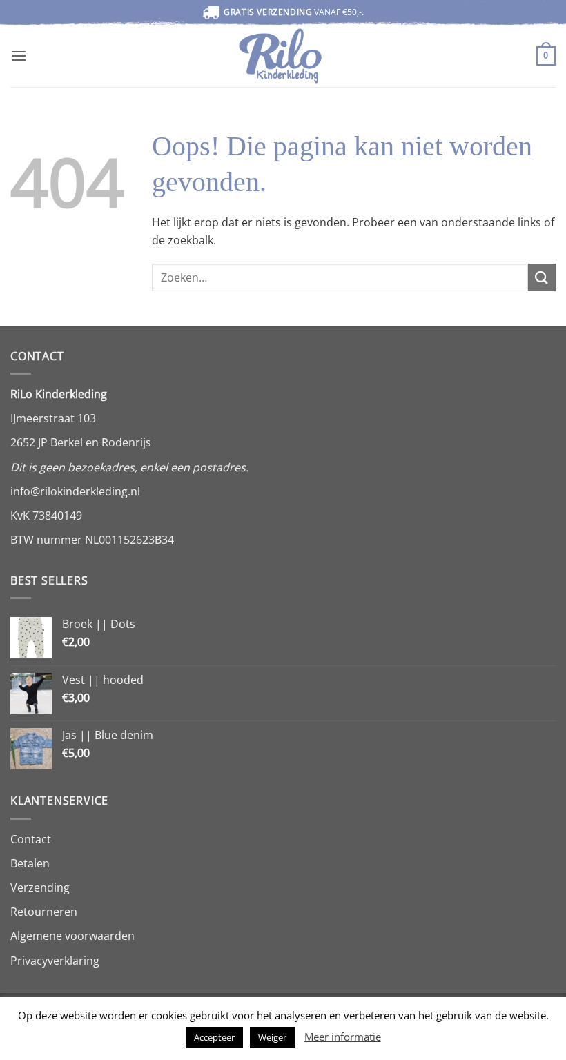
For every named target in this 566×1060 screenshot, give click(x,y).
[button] (18, 55)
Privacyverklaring (54, 960)
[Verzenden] (542, 277)
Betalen (30, 863)
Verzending (40, 887)
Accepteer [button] (214, 1037)
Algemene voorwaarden (72, 935)
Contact (30, 839)
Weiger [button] (272, 1037)
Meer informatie (342, 1036)
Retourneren (43, 911)
